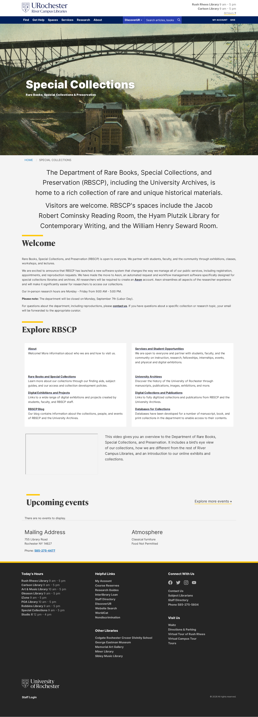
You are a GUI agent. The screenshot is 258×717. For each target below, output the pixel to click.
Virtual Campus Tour (182, 639)
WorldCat (101, 613)
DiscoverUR (103, 604)
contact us (120, 306)
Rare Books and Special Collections (52, 376)
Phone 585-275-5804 (183, 605)
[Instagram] (186, 583)
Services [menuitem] (67, 20)
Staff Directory (105, 599)
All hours (229, 13)
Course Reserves (107, 585)
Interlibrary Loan (106, 595)
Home (29, 160)
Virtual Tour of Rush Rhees (186, 634)
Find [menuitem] (26, 20)
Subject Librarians (180, 595)
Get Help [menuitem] (38, 20)
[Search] (179, 20)
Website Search (106, 608)
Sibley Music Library (109, 656)
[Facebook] (170, 583)
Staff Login (29, 697)
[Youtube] (194, 583)
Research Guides (107, 590)
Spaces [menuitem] (53, 20)
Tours (172, 643)
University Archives (148, 376)
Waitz (172, 625)
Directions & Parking (182, 629)
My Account (220, 19)
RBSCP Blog (36, 409)
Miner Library (104, 651)
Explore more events (212, 501)
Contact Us (175, 591)
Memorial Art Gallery (109, 647)
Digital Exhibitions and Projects (49, 393)
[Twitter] (178, 583)
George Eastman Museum (113, 642)
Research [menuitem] (83, 20)
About (32, 349)
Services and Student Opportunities (159, 349)
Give (232, 19)
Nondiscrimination (107, 617)
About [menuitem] (98, 20)
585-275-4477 (44, 550)
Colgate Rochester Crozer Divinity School (123, 638)
